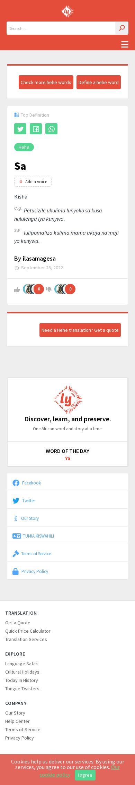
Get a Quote (17, 622)
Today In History (21, 680)
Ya (67, 458)
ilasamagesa (39, 258)
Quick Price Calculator (28, 631)
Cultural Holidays (22, 672)
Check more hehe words (46, 82)
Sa (20, 166)
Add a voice (36, 182)
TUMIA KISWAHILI (38, 536)
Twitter (28, 500)
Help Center (17, 721)
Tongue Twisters (22, 688)
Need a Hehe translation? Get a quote (80, 330)
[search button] (121, 28)
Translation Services (26, 639)
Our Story (30, 518)
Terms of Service (36, 553)
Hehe (24, 147)
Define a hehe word (99, 82)
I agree (85, 775)
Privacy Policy (34, 571)
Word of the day (67, 450)
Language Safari (21, 663)
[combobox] (67, 28)
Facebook (31, 483)
